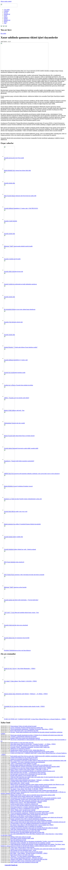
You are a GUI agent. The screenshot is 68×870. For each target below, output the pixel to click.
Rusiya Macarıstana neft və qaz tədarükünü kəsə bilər (24, 730)
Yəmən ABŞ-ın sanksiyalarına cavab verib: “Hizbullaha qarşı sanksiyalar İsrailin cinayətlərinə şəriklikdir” (37, 848)
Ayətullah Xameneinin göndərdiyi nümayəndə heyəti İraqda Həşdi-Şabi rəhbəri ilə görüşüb (34, 828)
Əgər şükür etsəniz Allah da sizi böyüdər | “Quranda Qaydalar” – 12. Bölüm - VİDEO (33, 744)
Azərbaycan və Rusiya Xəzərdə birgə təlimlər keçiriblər (18, 385)
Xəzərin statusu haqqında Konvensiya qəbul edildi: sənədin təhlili (21, 448)
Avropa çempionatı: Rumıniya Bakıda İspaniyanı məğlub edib (26, 727)
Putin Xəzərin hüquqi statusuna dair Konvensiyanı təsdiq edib (20, 195)
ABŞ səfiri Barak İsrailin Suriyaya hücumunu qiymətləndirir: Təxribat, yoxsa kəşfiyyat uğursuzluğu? (36, 841)
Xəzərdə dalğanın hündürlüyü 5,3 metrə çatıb (16, 360)
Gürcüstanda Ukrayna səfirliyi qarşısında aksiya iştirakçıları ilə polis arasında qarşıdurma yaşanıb (35, 798)
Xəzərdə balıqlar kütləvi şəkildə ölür (13, 536)
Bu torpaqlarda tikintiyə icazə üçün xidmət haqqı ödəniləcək (19, 309)
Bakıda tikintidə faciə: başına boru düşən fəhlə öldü (17, 170)
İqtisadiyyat (7, 14)
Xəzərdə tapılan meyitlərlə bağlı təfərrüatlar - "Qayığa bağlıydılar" (21, 600)
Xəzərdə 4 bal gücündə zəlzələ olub (13, 322)
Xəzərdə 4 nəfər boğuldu (10, 221)
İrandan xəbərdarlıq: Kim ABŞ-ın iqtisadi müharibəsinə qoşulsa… (27, 819)
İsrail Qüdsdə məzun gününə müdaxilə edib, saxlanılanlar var (26, 796)
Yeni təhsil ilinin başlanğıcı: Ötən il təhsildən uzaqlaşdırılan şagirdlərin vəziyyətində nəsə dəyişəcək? (36, 817)
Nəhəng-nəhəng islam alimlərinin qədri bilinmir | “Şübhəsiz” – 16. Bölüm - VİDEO (26, 694)
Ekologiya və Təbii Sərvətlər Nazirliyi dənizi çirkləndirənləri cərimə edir (23, 499)
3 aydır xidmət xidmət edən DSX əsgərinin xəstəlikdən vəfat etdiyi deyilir (29, 786)
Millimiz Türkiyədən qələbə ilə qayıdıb (20, 837)
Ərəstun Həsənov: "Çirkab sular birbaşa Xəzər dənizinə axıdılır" (21, 347)
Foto (5, 23)
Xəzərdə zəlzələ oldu (9, 183)
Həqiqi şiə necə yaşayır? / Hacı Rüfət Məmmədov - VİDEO (19, 668)
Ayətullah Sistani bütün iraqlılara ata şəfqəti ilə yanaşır (24, 781)
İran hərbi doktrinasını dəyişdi (18, 840)
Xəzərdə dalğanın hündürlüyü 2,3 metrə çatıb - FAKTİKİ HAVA (21, 208)
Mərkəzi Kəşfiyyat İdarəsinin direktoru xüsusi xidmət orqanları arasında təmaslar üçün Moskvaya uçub (37, 784)
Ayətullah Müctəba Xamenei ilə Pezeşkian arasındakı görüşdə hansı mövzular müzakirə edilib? (35, 766)
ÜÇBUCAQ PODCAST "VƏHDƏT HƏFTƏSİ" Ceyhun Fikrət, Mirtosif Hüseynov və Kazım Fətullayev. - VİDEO (35, 719)
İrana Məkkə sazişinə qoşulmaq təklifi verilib (22, 838)
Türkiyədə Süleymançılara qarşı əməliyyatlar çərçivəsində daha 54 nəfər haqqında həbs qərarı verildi (36, 777)
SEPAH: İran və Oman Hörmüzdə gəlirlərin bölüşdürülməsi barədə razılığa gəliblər (32, 751)
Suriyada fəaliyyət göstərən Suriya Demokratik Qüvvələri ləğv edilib (28, 774)
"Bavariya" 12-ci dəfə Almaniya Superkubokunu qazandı (25, 856)
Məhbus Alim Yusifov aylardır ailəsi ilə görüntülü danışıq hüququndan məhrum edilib (32, 795)
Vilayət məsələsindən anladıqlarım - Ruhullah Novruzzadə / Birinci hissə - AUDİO (32, 813)
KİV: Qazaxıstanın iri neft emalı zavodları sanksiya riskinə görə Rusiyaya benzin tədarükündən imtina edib (38, 760)
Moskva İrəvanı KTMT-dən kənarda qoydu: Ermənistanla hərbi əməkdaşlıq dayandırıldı (33, 787)
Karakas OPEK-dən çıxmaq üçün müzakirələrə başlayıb (25, 738)
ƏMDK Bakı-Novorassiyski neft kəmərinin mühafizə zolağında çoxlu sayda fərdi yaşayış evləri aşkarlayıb (32, 473)
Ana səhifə (7, 9)
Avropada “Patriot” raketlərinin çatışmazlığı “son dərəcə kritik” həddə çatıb (30, 747)
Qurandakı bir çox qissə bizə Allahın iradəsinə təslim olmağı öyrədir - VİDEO (24, 706)
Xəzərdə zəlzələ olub (9, 233)
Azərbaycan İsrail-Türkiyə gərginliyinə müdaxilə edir (24, 804)
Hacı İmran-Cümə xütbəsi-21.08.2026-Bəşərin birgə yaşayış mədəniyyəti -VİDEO (31, 825)
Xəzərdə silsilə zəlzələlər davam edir (13, 271)
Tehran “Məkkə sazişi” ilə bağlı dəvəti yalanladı (22, 810)
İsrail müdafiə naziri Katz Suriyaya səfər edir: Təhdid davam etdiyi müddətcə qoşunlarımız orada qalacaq (37, 756)
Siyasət (6, 12)
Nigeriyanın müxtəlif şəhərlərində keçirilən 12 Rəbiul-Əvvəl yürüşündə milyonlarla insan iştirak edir (36, 735)
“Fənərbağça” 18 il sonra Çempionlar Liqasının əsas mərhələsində (27, 762)
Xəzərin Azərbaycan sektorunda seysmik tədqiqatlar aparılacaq (20, 284)
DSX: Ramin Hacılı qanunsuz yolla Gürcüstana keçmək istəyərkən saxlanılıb (24, 574)
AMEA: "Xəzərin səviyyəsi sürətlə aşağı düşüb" (16, 398)
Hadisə (6, 18)
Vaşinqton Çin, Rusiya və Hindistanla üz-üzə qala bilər (24, 808)
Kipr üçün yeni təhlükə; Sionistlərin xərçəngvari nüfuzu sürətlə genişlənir (29, 745)
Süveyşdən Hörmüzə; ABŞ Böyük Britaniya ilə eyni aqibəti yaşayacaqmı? (29, 811)
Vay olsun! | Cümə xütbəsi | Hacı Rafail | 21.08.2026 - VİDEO (20, 681)
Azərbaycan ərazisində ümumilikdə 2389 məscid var (24, 759)
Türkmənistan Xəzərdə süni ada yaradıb (14, 423)
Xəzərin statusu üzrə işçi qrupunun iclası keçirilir (16, 637)
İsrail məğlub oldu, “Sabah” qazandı (19, 783)
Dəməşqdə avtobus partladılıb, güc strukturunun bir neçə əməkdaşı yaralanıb (30, 842)
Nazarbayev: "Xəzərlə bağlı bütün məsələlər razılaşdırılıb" (19, 461)
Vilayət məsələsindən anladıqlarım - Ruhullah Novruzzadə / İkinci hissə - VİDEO (31, 729)
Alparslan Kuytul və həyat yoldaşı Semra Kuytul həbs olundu (26, 851)
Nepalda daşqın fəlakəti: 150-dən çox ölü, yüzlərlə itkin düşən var (27, 750)
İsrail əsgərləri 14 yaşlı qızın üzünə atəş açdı (21, 742)
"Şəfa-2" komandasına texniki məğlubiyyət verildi (23, 763)
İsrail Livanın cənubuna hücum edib (19, 778)
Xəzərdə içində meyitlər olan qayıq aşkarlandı (16, 625)
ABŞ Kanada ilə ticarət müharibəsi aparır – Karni (23, 850)
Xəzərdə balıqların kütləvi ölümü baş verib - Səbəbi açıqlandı (20, 549)
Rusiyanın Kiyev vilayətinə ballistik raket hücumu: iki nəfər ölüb (27, 832)
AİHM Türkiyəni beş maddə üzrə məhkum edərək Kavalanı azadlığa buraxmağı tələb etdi (33, 790)
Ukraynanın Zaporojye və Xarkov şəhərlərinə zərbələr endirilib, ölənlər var (30, 807)
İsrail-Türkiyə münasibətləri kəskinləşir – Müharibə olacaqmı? (26, 857)
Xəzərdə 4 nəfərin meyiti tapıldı (12, 259)
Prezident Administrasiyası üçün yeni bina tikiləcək (17, 650)
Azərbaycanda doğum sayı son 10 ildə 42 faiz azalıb (24, 757)
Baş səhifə (3, 33)
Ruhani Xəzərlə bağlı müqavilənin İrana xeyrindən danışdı (19, 435)
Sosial (5, 15)
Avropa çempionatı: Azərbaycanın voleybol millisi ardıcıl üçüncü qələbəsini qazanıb (32, 799)
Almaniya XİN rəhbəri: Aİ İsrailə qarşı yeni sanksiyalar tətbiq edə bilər (28, 859)
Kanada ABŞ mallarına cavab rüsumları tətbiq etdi (23, 775)
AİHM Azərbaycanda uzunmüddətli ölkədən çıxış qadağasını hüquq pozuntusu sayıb (32, 771)
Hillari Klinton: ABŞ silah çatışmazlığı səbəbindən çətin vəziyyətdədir (28, 801)
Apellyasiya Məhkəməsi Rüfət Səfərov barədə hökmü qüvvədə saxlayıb (29, 814)
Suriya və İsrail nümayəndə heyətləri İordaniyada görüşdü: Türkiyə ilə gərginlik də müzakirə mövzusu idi (37, 822)
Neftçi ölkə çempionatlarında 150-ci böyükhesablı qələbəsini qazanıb (28, 829)
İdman (5, 21)
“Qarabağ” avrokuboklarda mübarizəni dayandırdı (23, 736)
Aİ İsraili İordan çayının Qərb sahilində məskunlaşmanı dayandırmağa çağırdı (30, 823)
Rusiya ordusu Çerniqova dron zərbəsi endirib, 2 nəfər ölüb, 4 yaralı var (29, 769)
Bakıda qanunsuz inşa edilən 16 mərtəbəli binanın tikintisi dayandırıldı (22, 524)
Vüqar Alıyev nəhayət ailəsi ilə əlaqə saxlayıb (22, 847)
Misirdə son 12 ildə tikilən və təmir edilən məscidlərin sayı (25, 816)
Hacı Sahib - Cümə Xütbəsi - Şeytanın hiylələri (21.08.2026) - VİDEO (28, 853)
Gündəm (6, 11)
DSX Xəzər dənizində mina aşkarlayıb (14, 562)
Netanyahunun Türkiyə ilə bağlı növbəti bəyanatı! (23, 726)
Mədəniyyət (7, 20)
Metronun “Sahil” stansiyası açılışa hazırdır (15, 587)
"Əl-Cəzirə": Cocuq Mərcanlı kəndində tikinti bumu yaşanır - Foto (21, 612)
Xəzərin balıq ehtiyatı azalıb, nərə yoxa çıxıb (15, 511)
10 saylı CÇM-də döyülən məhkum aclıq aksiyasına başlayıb (26, 805)
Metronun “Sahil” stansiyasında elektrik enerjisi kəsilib (18, 246)
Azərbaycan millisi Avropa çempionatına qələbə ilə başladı (25, 860)
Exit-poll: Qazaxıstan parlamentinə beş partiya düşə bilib (25, 831)
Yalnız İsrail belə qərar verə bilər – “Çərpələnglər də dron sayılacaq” (28, 772)
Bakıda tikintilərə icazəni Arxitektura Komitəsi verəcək (18, 486)
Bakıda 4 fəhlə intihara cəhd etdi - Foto (14, 410)
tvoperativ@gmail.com (11, 865)
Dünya (6, 17)
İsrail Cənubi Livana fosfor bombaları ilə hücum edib (24, 862)
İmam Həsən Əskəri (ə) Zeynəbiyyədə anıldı (22, 854)
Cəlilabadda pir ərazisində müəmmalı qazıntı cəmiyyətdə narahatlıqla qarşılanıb (31, 820)
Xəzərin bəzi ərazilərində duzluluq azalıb (14, 372)
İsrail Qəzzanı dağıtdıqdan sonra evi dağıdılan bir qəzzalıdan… (26, 826)
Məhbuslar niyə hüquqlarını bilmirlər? (20, 748)
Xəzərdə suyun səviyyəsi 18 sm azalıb (14, 158)
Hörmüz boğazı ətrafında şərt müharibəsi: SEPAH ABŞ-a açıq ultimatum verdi (30, 765)
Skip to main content (6, 1)
